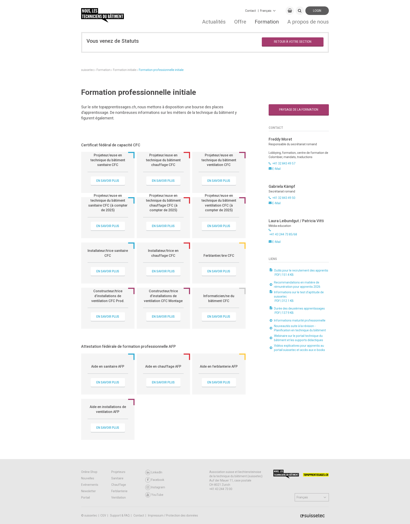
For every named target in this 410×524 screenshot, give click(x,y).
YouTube (157, 494)
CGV (103, 515)
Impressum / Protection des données (173, 515)
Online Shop (89, 472)
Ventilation (118, 497)
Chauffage (118, 484)
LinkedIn (156, 472)
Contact (250, 10)
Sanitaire (117, 478)
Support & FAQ (120, 515)
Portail (85, 497)
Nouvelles (87, 478)
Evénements (89, 484)
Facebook (157, 479)
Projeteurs (118, 472)
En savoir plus (107, 180)
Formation (267, 22)
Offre (240, 22)
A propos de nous (308, 22)
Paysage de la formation (298, 109)
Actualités (214, 22)
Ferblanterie (119, 491)
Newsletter (88, 491)
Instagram (158, 487)
